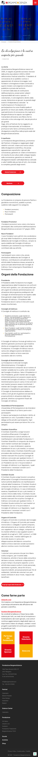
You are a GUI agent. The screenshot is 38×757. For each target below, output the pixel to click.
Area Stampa (6, 698)
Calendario (5, 693)
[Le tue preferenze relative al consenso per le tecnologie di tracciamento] (35, 754)
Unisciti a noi (5, 723)
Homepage (3, 41)
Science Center (7, 708)
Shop (4, 743)
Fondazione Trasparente (9, 728)
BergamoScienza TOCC (9, 731)
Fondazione (6, 717)
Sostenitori (5, 700)
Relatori (4, 703)
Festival (4, 689)
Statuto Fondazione (10, 172)
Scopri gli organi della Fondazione (11, 584)
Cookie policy (21, 751)
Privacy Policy (12, 751)
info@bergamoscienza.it (9, 681)
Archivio (5, 740)
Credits (28, 751)
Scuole (4, 736)
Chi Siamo (5, 721)
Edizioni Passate (7, 695)
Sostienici (5, 726)
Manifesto (9, 183)
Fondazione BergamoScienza (14, 41)
